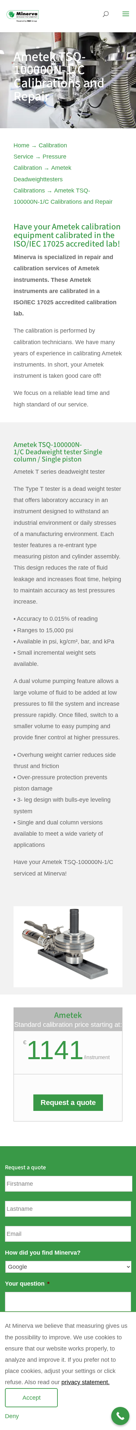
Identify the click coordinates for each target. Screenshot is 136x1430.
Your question (27, 1283)
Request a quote (68, 1102)
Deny (12, 1416)
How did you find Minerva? (43, 1252)
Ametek (66, 227)
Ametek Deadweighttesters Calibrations (42, 179)
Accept (31, 1397)
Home (21, 145)
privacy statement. (85, 1382)
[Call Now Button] (120, 1416)
